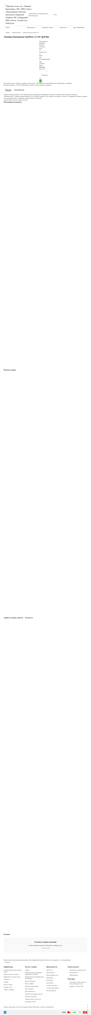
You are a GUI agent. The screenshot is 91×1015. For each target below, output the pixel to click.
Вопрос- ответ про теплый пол (11, 974)
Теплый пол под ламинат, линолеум (34, 994)
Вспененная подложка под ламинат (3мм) (15, 128)
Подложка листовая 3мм (10, 164)
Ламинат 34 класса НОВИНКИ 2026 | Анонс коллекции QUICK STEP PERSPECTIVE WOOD (29, 739)
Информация (8, 967)
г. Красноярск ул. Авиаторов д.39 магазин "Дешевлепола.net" (77, 982)
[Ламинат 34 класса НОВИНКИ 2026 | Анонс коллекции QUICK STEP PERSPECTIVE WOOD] (45, 725)
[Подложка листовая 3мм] (45, 151)
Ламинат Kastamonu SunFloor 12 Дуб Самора (16, 479)
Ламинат (8, 32)
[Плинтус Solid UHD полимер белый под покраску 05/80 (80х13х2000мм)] (45, 342)
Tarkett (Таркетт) (50, 972)
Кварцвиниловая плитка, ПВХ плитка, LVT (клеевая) (34, 977)
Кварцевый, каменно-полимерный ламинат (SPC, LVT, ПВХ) (33, 973)
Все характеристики (44, 59)
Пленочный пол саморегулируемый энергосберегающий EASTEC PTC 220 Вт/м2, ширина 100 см (30, 247)
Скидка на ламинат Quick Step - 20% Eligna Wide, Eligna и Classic (21, 645)
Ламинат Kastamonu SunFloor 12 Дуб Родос (16, 437)
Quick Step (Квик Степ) (52, 975)
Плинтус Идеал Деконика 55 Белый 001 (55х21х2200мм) (19, 319)
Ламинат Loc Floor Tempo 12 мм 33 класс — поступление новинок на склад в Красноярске (28, 770)
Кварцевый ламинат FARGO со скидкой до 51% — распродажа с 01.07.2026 (24, 676)
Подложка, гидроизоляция (31, 986)
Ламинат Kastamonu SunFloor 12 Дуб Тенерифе (17, 396)
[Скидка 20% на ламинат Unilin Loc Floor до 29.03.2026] (45, 881)
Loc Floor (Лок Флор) (51, 985)
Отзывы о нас (7, 979)
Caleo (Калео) (49, 980)
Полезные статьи (8, 987)
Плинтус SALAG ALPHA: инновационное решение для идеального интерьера (25, 801)
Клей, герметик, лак (30, 991)
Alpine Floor (49, 970)
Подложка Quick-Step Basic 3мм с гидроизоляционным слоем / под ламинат (24, 206)
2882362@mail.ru (73, 975)
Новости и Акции (8, 984)
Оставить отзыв (45, 948)
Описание (8, 90)
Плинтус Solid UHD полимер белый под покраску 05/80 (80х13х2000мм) (23, 355)
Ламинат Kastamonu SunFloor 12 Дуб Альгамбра (17, 520)
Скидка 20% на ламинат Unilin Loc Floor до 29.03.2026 (19, 894)
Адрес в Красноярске (78, 27)
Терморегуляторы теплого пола (33, 999)
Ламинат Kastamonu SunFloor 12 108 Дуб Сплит (17, 603)
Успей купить (63, 27)
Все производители (51, 990)
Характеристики (19, 90)
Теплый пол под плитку (31, 996)
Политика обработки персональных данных (13, 970)
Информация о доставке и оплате (12, 977)
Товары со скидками (9, 989)
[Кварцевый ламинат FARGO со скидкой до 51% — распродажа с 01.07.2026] (45, 663)
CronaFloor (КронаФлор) (52, 988)
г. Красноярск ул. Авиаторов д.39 (38, 13)
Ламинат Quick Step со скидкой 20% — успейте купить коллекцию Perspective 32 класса (28, 707)
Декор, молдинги (29, 988)
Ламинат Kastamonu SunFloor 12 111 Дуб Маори (17, 561)
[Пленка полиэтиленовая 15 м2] (45, 270)
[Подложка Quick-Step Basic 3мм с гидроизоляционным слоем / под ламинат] (45, 193)
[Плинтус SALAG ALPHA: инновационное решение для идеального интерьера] (45, 788)
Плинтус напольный (30, 981)
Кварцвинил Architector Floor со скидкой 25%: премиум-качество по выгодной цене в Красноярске (31, 832)
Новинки (6, 982)
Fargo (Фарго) (49, 977)
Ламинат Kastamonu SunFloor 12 (31, 32)
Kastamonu (42, 43)
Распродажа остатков (47, 27)
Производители (31, 27)
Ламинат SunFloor (16, 32)
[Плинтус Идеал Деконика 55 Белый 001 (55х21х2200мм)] (45, 306)
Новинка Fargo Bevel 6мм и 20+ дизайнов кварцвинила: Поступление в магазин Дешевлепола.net (30, 863)
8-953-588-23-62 (33, 15)
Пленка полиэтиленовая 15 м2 (12, 283)
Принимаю (7, 962)
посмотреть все (29, 617)
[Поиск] (75, 14)
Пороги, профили (29, 983)
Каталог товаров (31, 967)
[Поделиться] (40, 78)
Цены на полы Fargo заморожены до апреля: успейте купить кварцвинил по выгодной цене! (29, 926)
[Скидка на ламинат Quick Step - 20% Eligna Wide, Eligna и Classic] (45, 632)
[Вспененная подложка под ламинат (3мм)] (45, 115)
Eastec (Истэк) (49, 983)
